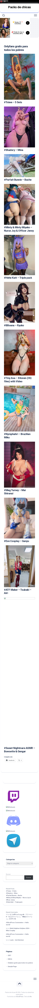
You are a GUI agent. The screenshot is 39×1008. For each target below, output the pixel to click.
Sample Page (12, 966)
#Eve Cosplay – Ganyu (16, 541)
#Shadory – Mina (13, 150)
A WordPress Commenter (14, 922)
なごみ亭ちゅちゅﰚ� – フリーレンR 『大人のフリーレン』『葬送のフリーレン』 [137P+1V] (19, 917)
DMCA (10, 959)
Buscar (8, 874)
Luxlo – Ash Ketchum (17, 940)
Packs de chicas (19, 7)
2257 (9, 955)
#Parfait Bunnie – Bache (18, 179)
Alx (31, 996)
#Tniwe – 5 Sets (13, 102)
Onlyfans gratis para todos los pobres (20, 963)
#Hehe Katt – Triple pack (18, 277)
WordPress (19, 996)
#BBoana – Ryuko (14, 325)
